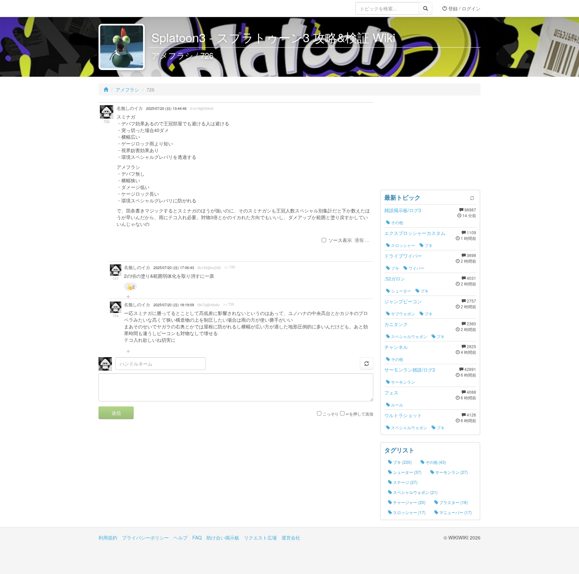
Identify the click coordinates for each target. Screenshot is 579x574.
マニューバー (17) (455, 512)
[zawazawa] (125, 8)
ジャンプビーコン (403, 301)
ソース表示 (340, 240)
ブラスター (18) (453, 502)
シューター (400, 291)
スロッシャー (402, 245)
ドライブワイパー (403, 255)
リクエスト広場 (260, 537)
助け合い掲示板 (222, 537)
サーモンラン (402, 382)
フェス (391, 392)
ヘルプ (181, 537)
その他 (396, 222)
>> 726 (229, 267)
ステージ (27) (404, 482)
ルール (396, 404)
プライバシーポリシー (145, 537)
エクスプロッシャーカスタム (414, 233)
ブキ (428, 245)
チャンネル (396, 346)
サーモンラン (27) (451, 472)
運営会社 (290, 537)
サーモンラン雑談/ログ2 (409, 369)
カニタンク (396, 324)
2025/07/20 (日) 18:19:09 (173, 304)
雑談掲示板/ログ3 (402, 210)
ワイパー (416, 268)
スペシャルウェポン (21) (415, 492)
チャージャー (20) (409, 502)
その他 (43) (435, 462)
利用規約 (108, 537)
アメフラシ (127, 89)
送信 (116, 412)
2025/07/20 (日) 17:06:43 (173, 267)
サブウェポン (402, 313)
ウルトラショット (403, 415)
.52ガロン (394, 278)
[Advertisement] (430, 144)
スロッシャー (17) (409, 512)
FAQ (197, 537)
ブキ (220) (402, 462)
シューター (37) (407, 472)
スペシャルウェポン (408, 336)
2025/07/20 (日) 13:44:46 (166, 108)
